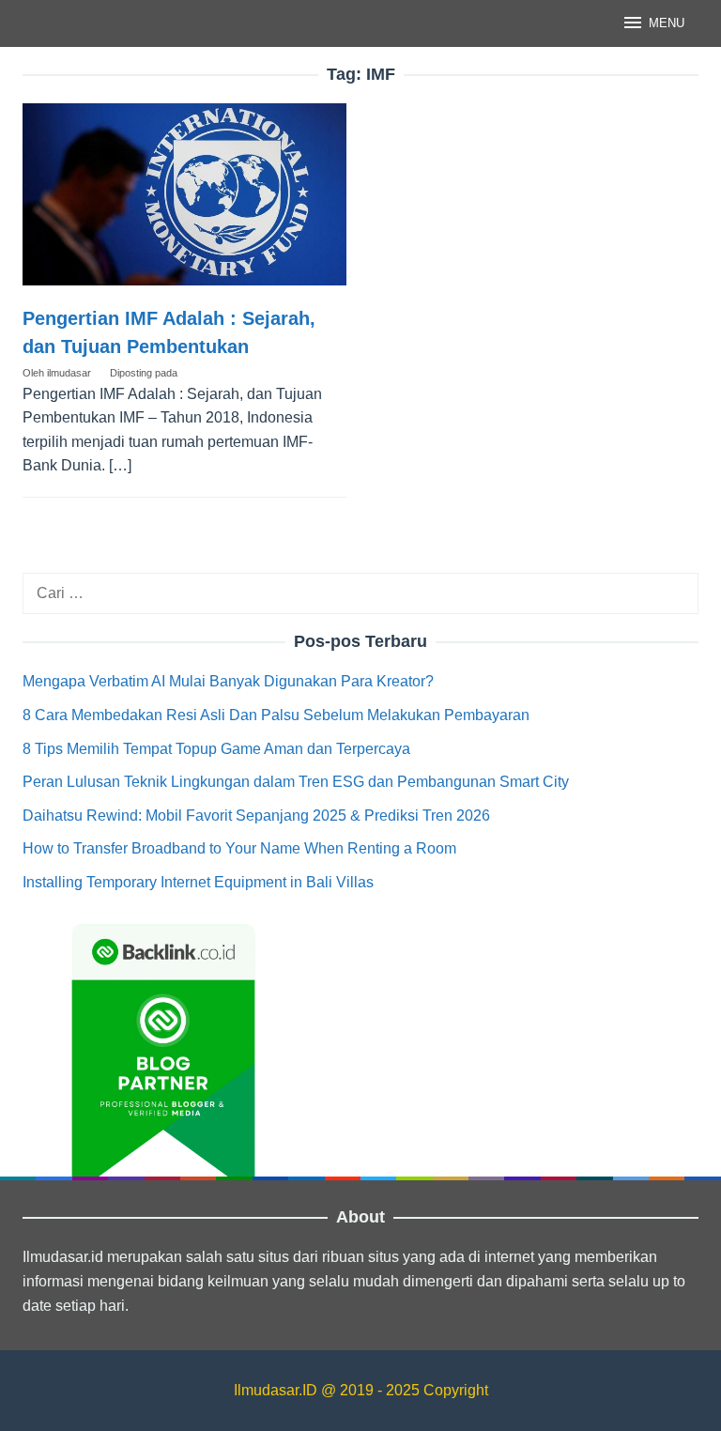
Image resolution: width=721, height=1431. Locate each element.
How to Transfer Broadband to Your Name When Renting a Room (239, 848)
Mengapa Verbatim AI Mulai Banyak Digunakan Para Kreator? (228, 681)
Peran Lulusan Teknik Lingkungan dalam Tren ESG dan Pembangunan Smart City (296, 782)
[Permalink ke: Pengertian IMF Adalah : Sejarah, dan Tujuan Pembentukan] (184, 194)
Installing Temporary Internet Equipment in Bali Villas (198, 882)
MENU (666, 23)
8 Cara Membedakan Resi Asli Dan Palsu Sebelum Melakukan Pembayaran (276, 715)
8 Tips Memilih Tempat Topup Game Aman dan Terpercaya (216, 749)
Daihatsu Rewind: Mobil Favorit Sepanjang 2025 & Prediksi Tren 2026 (256, 815)
